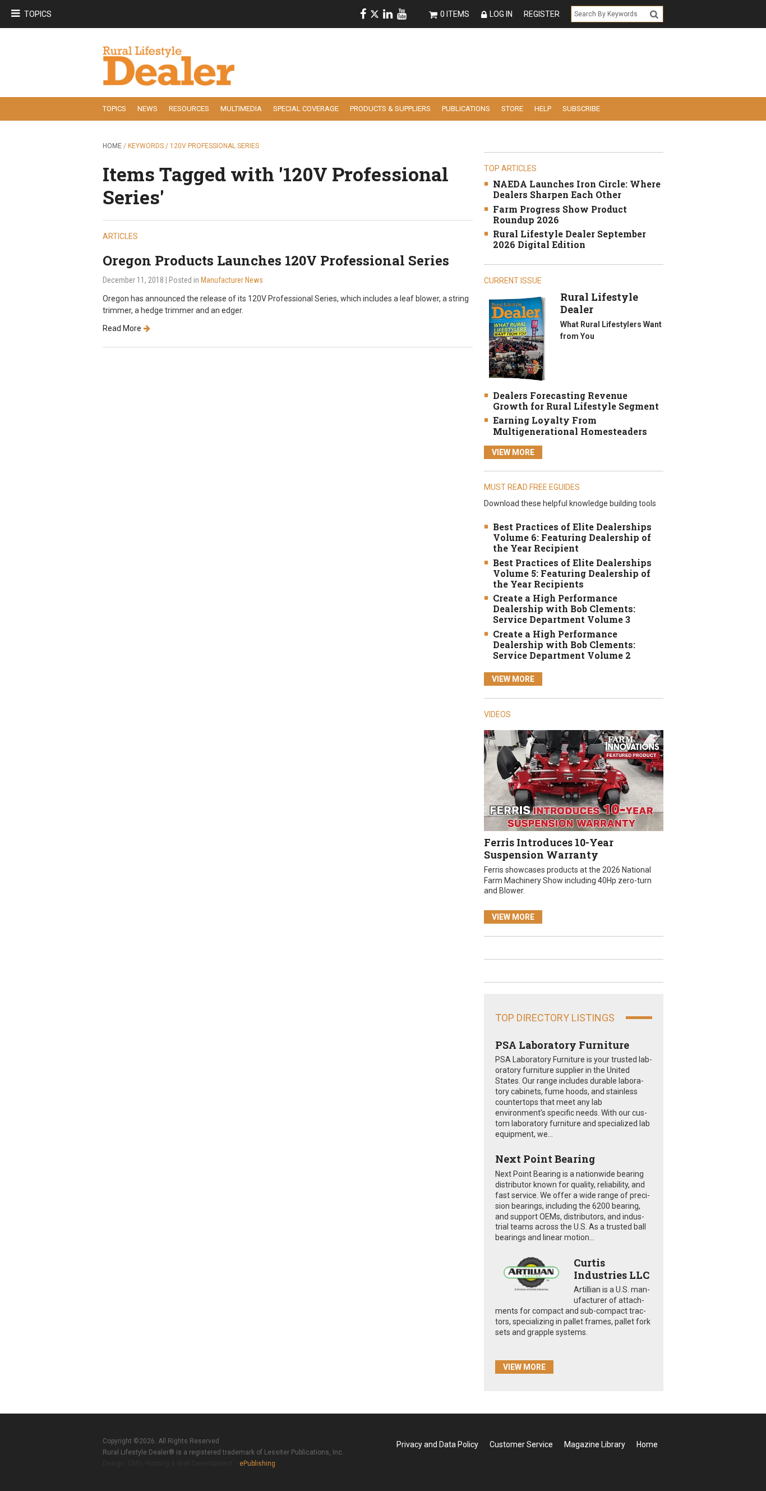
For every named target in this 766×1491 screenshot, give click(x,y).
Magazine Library (594, 1444)
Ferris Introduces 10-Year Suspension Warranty (548, 848)
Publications (466, 108)
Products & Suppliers (390, 108)
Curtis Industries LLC (611, 1269)
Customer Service (521, 1444)
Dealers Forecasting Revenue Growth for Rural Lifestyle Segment (576, 400)
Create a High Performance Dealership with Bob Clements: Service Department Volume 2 (564, 644)
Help (542, 108)
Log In (501, 14)
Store (512, 108)
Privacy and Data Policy (437, 1444)
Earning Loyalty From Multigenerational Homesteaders (570, 425)
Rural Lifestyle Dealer (599, 303)
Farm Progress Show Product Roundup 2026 (560, 214)
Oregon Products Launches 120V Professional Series (276, 260)
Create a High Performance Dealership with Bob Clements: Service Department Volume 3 (564, 608)
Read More (122, 328)
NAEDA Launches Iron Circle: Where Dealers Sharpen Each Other (577, 189)
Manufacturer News (232, 280)
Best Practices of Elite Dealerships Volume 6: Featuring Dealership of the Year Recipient (572, 537)
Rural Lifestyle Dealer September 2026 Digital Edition (569, 239)
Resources (189, 108)
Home (112, 146)
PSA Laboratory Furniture (562, 1045)
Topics (38, 14)
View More (513, 452)
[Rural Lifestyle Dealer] (517, 338)
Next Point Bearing (545, 1159)
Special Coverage (306, 108)
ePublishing (257, 1463)
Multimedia (241, 108)
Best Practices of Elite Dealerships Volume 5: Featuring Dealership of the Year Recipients (572, 573)
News (147, 108)
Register (542, 14)
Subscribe (581, 108)
